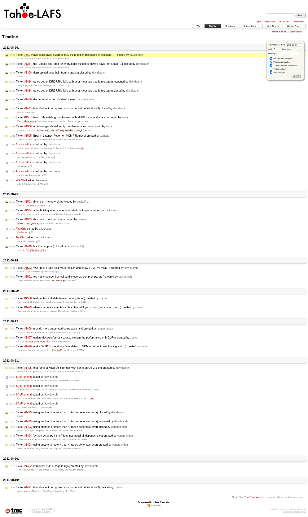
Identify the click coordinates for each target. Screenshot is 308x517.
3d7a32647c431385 (36, 250)
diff (81, 148)
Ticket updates (279, 69)
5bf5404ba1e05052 (35, 205)
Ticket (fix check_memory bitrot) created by (47, 219)
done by (272, 53)
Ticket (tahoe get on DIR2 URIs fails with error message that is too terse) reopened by (75, 81)
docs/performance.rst (35, 341)
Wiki (198, 26)
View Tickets (273, 26)
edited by (35, 144)
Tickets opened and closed (285, 66)
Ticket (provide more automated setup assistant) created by (61, 328)
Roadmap (230, 26)
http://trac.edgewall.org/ (294, 511)
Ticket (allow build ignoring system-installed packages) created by (63, 210)
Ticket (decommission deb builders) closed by (51, 99)
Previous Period (279, 31)
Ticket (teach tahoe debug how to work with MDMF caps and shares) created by (69, 117)
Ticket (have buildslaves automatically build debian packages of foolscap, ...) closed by (76, 54)
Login (258, 22)
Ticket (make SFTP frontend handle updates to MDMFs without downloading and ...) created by (78, 346)
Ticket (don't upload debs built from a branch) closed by (57, 72)
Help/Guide (269, 22)
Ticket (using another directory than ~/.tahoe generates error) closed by (66, 412)
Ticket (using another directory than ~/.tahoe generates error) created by (68, 444)
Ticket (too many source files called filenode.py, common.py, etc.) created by (70, 276)
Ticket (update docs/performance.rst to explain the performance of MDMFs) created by (73, 337)
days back (286, 49)
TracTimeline (251, 497)
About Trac (284, 22)
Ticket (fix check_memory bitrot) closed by (49, 201)
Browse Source (250, 26)
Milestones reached (281, 62)
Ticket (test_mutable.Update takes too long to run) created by (58, 298)
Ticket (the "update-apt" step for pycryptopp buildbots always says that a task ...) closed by (79, 63)
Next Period (296, 31)
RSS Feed (156, 505)
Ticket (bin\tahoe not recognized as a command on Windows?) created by (65, 487)
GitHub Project (294, 26)
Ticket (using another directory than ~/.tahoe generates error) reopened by (68, 421)
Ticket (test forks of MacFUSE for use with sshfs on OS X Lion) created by (69, 367)
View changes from (277, 45)
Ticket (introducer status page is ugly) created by (53, 466)
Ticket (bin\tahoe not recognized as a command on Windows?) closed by (67, 108)
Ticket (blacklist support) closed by (48, 246)
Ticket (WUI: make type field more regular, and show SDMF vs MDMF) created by (73, 267)
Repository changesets (283, 58)
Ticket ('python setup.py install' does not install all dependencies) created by (71, 435)
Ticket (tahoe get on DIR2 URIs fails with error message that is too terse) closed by (74, 90)
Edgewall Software (41, 511)
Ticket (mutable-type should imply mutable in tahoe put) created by (61, 126)
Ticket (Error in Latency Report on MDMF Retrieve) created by (59, 135)
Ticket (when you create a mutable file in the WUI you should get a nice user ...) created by (76, 307)
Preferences (298, 22)
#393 (59, 350)
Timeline (213, 26)
